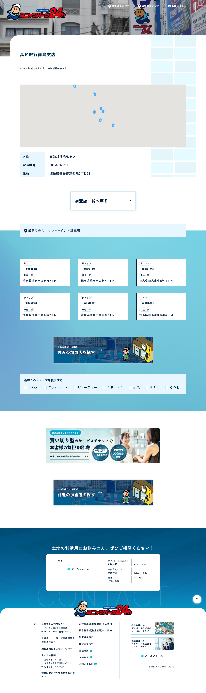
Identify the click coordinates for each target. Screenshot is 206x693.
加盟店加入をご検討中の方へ (57, 663)
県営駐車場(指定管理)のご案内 (95, 630)
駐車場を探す (86, 637)
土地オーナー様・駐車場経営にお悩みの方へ (58, 640)
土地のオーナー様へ (53, 659)
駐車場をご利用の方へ (53, 623)
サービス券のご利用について (57, 631)
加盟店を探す (86, 644)
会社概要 (84, 650)
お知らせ (84, 657)
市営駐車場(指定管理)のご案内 (95, 623)
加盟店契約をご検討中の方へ (56, 648)
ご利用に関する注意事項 (55, 628)
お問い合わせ (86, 664)
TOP (34, 623)
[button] (103, 113)
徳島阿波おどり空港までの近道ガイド (58, 675)
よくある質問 (48, 655)
